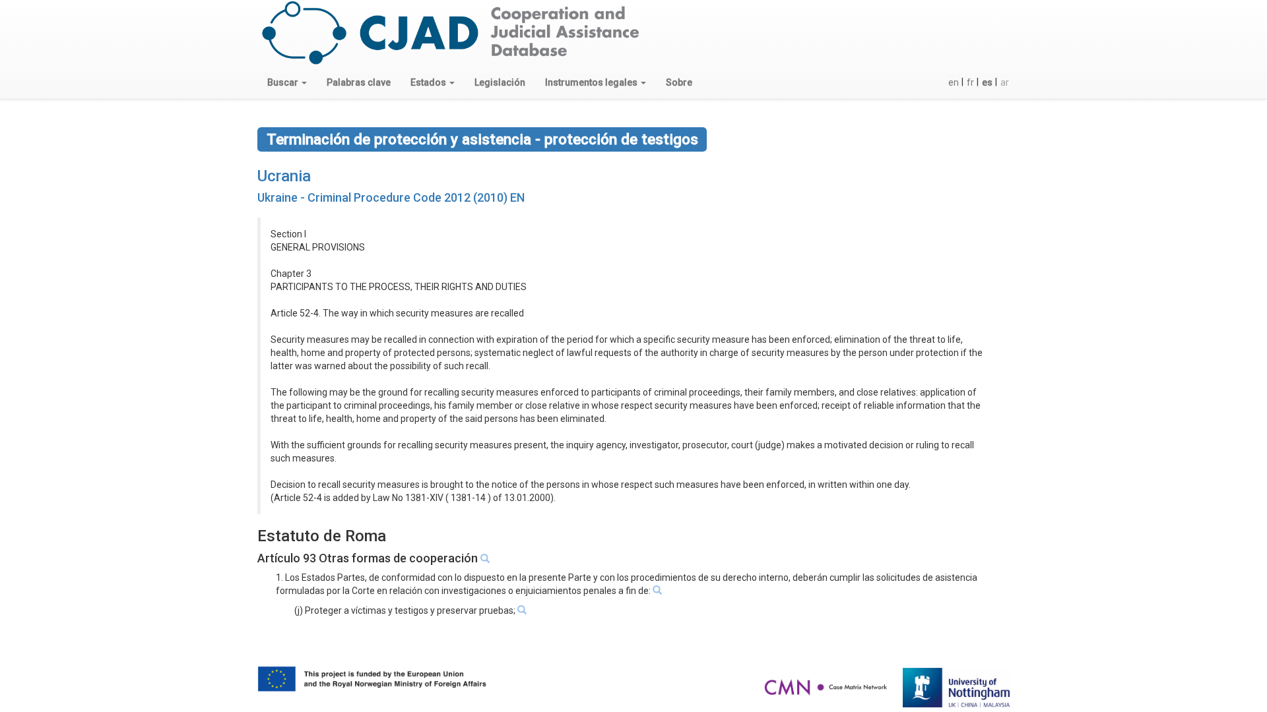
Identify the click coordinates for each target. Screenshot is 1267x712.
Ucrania (284, 176)
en (953, 82)
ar (1004, 82)
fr (970, 82)
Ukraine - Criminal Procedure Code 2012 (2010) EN (391, 197)
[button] (287, 82)
